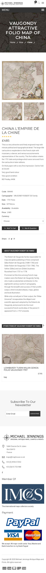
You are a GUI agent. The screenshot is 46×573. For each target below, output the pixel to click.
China (29, 42)
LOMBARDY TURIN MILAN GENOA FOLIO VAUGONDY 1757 (21, 369)
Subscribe (34, 414)
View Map (34, 364)
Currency (5, 216)
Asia (21, 42)
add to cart (11, 228)
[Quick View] (23, 349)
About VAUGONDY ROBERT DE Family (19, 251)
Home (12, 42)
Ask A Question (30, 228)
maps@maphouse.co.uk (15, 457)
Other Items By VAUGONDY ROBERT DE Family (22, 326)
